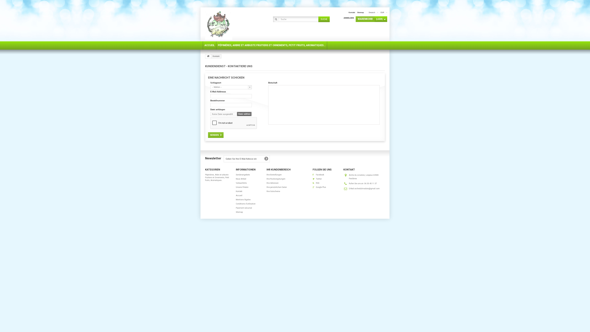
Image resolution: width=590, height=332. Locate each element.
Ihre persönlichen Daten (277, 187)
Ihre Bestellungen (274, 175)
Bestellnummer (217, 100)
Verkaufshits (241, 183)
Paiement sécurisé (244, 208)
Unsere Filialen (242, 187)
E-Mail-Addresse (218, 92)
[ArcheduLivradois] (233, 25)
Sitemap (360, 12)
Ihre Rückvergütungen (276, 179)
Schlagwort (215, 83)
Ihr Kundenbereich (279, 169)
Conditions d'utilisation (246, 204)
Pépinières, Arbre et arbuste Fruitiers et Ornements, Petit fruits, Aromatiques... (217, 177)
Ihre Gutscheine (273, 191)
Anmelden (349, 18)
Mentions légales (243, 200)
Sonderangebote (243, 175)
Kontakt (352, 12)
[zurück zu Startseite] (208, 56)
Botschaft (272, 83)
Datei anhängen (217, 109)
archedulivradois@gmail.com (367, 189)
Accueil (239, 195)
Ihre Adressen (273, 183)
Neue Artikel (241, 179)
